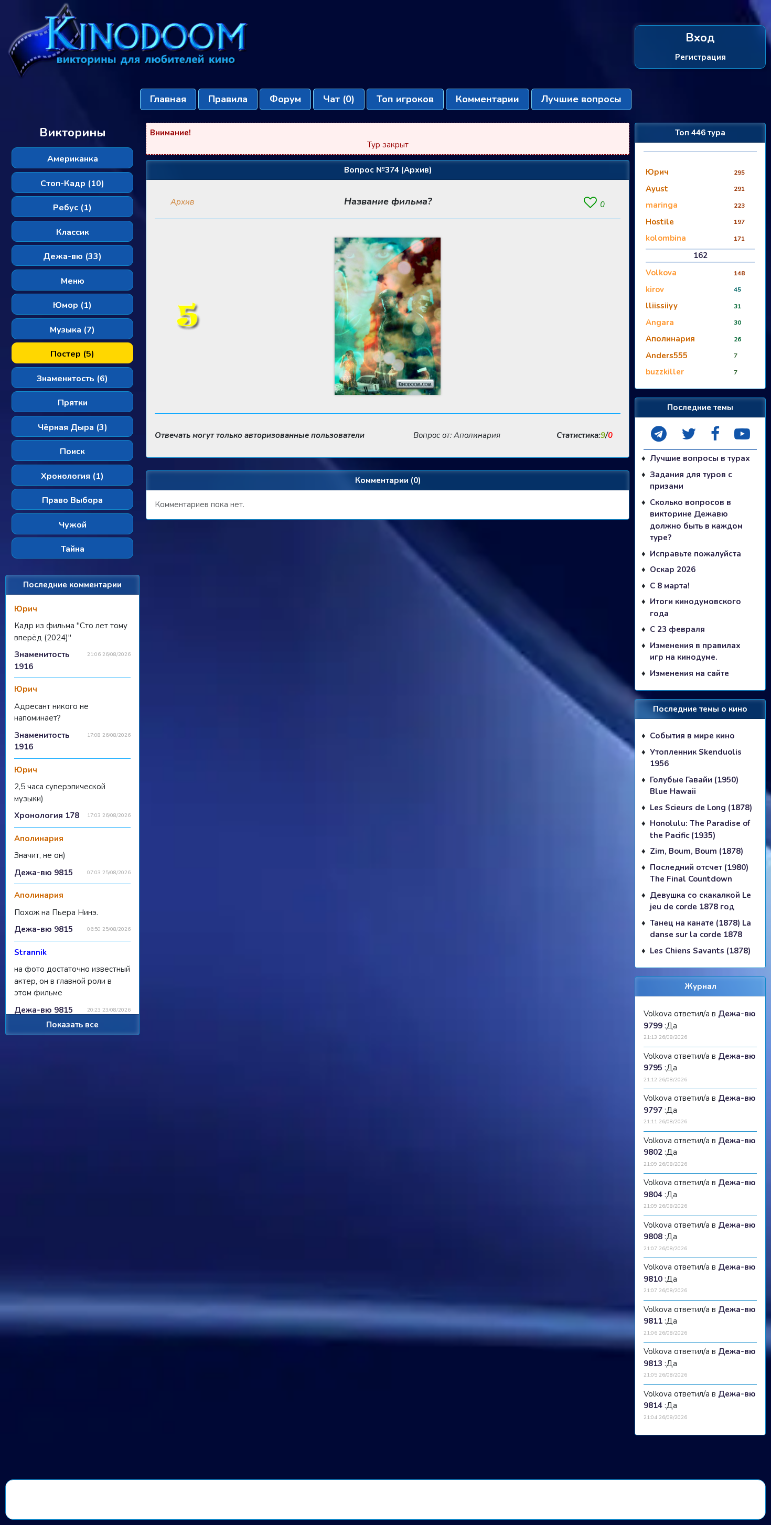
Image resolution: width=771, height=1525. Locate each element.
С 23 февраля (677, 629)
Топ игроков (405, 99)
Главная (168, 99)
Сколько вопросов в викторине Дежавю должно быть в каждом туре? (696, 520)
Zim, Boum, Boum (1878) (696, 851)
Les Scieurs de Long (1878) (701, 807)
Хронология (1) (72, 476)
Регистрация (700, 57)
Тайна (72, 549)
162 (700, 255)
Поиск (72, 451)
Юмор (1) (72, 305)
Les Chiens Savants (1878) (700, 951)
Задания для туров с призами (691, 480)
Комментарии (487, 99)
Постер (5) (72, 354)
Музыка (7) (72, 330)
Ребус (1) (72, 207)
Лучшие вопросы (581, 99)
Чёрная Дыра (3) (73, 427)
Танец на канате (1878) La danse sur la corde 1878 (700, 929)
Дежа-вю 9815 (43, 872)
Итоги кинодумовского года (695, 607)
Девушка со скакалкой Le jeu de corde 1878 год (700, 901)
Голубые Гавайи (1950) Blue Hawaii (694, 786)
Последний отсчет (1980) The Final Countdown (699, 873)
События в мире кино (692, 736)
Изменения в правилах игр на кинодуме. (695, 651)
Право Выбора (72, 500)
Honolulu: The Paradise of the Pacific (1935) (700, 829)
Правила (228, 99)
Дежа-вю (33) (72, 256)
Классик (72, 232)
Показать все (72, 1024)
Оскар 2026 (672, 569)
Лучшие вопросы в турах (700, 458)
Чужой (73, 525)
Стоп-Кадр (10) (72, 183)
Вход (700, 38)
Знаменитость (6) (72, 378)
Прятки (73, 403)
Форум (285, 99)
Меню (72, 281)
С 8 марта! (670, 586)
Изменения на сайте (689, 673)
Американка (72, 159)
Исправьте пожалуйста (695, 554)
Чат (339, 99)
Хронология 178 (46, 815)
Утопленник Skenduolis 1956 (696, 758)
